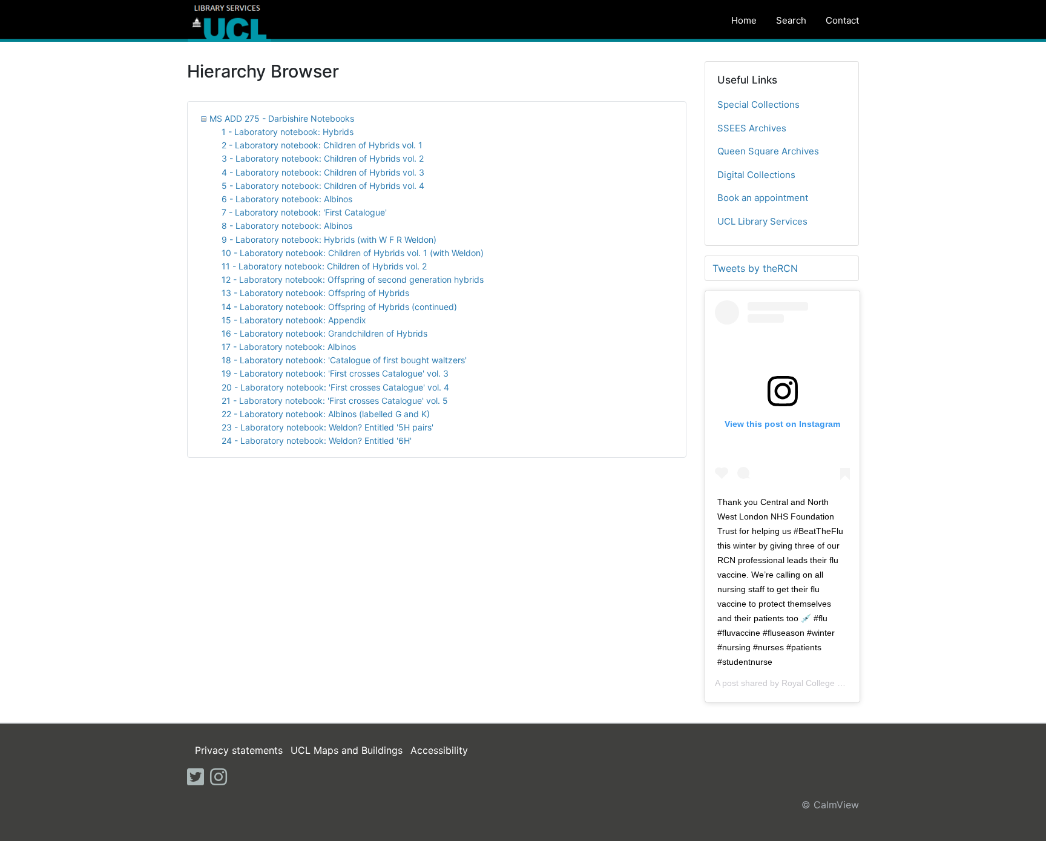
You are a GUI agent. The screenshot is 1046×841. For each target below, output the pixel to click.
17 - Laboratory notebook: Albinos (289, 346)
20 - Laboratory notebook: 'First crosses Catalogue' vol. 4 (335, 387)
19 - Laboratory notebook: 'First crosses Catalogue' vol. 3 (335, 373)
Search (791, 20)
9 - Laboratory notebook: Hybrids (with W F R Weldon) (329, 239)
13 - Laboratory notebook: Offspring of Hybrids (315, 293)
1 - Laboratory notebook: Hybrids (288, 132)
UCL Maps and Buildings (347, 750)
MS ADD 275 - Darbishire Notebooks (281, 118)
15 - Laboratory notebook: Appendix (294, 320)
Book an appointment (762, 197)
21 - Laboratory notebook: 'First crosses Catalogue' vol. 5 (335, 400)
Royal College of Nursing (829, 683)
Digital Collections (756, 174)
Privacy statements (239, 750)
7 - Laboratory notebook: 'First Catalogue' (304, 212)
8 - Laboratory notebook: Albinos (287, 225)
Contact (842, 20)
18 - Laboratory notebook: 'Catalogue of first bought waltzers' (344, 360)
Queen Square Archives (768, 151)
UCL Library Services (762, 221)
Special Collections (758, 104)
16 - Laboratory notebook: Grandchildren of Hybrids (324, 333)
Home (744, 20)
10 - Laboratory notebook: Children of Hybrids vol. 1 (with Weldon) (353, 253)
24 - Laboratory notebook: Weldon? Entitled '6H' (317, 440)
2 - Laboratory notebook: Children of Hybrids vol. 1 (322, 145)
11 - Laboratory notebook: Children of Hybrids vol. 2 (324, 266)
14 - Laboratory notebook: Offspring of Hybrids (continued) (339, 307)
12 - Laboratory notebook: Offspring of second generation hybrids (353, 279)
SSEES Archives (751, 128)
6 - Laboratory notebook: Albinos (287, 199)
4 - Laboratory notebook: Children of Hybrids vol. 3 (323, 172)
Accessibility (439, 750)
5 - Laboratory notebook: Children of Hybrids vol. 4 (323, 185)
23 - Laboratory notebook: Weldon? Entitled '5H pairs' (327, 427)
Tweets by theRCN (755, 268)
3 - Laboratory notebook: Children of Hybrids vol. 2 (323, 158)
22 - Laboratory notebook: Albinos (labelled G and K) (326, 414)
